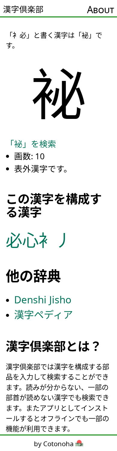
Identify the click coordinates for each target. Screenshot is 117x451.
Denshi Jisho (42, 299)
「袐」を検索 (31, 143)
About (100, 9)
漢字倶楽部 (23, 9)
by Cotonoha (54, 443)
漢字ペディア (43, 314)
